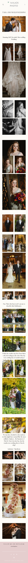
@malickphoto (14, 546)
